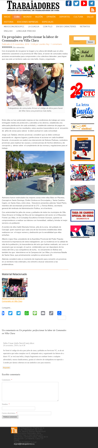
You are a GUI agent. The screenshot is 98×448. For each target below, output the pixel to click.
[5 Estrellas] (11, 47)
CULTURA (78, 16)
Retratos (85, 26)
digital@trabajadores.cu (24, 444)
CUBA (17, 16)
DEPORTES (64, 16)
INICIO (7, 16)
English (8, 31)
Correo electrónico (9, 413)
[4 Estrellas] (9, 47)
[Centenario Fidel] (82, 60)
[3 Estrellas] (7, 47)
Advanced (77, 41)
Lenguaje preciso (26, 31)
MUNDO (27, 16)
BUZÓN (39, 16)
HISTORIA (8, 21)
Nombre (6, 404)
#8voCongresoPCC (14, 26)
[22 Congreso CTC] (82, 97)
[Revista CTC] (82, 203)
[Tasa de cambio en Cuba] (82, 220)
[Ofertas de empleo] (82, 148)
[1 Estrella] (3, 47)
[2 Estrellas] (5, 47)
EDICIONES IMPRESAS (27, 21)
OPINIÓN (51, 16)
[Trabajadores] (14, 430)
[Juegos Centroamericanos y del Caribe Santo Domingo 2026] (82, 77)
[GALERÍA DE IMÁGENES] (82, 179)
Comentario (7, 380)
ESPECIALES (47, 21)
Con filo (47, 26)
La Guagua (33, 26)
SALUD (90, 16)
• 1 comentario (56, 44)
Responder (6, 368)
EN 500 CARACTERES (66, 26)
